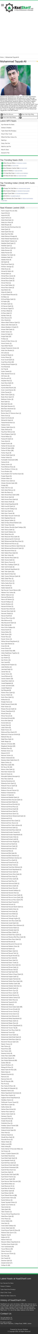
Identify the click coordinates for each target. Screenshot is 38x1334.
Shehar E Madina (6, 127)
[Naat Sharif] (19, 7)
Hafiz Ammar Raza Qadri (8, 499)
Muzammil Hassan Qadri (8, 1042)
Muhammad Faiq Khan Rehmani (10, 867)
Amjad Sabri (4, 336)
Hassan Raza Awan (7, 618)
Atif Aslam (4, 376)
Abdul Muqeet (5, 224)
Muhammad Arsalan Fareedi (9, 832)
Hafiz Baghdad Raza (7, 518)
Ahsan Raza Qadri (6, 287)
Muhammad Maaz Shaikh (8, 932)
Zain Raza (4, 1256)
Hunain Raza (5, 636)
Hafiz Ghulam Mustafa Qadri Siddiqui (12, 527)
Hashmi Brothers (6, 604)
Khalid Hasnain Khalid (7, 704)
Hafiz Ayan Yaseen (6, 513)
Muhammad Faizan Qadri (8, 872)
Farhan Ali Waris (6, 450)
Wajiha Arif (4, 1237)
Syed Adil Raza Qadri (7, 1163)
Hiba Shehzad (5, 625)
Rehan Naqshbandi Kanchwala (10, 1093)
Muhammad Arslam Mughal (9, 841)
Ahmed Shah (5, 283)
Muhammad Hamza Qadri (8, 886)
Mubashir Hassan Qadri (8, 785)
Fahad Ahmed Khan (7, 422)
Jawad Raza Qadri (6, 681)
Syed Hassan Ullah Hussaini (9, 1181)
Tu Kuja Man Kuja (16, 173)
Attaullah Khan (5, 380)
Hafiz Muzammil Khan (7, 550)
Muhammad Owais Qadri (8, 960)
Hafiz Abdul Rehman (7, 490)
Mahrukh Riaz (5, 737)
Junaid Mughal (5, 688)
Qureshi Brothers (6, 1065)
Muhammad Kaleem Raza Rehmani (11, 925)
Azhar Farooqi (5, 392)
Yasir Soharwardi (6, 1246)
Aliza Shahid (5, 320)
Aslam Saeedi (5, 371)
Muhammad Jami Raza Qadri (9, 920)
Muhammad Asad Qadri (8, 844)
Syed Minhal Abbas (7, 1184)
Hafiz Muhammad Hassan (8, 543)
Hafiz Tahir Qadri (6, 571)
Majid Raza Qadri (6, 739)
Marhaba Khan (5, 748)
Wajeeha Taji (5, 1235)
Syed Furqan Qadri (6, 1179)
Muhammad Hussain (7, 904)
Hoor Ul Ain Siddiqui (7, 627)
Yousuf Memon (5, 1249)
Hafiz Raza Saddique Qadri (9, 564)
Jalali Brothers (5, 667)
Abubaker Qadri (5, 257)
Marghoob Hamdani (7, 746)
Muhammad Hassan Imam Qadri (10, 895)
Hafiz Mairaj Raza (6, 534)
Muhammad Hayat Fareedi (9, 902)
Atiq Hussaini (5, 378)
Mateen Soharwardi (6, 758)
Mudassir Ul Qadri (6, 795)
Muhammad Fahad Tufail (8, 865)
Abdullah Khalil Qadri (7, 243)
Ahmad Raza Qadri (6, 280)
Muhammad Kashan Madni (9, 927)
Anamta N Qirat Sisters (8, 341)
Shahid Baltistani (6, 1128)
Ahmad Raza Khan (6, 278)
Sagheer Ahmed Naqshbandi (9, 1097)
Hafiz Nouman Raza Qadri (9, 557)
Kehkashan (4, 699)
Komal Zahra (5, 723)
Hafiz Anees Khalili (6, 501)
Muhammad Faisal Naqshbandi (10, 869)
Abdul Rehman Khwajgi (8, 236)
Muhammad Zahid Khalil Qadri (10, 1037)
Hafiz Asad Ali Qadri (7, 506)
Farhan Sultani (5, 457)
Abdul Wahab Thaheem (8, 241)
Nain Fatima (4, 1046)
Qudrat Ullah (5, 1062)
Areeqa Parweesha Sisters (9, 348)
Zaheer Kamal (5, 1251)
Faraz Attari (4, 441)
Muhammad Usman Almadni (9, 1009)
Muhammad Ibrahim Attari (8, 909)
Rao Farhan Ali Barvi (7, 1086)
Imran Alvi (4, 646)
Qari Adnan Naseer (6, 1058)
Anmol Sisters (5, 343)
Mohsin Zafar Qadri (6, 769)
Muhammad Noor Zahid (8, 958)
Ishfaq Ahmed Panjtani (7, 664)
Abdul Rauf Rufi (5, 234)
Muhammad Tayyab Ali (8, 1002)
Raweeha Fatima (6, 1090)
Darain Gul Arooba (6, 418)
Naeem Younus (5, 1044)
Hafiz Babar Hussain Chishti (9, 515)
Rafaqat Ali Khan (6, 1067)
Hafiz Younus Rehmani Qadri (9, 576)
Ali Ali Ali (12, 196)
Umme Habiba (5, 1221)
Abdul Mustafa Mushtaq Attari (10, 227)
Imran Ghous (5, 648)
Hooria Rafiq (4, 632)
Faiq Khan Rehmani (7, 432)
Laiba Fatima (5, 727)
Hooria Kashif (5, 630)
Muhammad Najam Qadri (8, 951)
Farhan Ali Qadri (6, 448)
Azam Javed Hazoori (7, 390)
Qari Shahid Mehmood (7, 1060)
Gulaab (3, 485)
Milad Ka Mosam (8, 114)
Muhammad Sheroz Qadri (8, 993)
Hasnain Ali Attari (6, 606)
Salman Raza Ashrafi (7, 1109)
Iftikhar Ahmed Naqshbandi (9, 641)
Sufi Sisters (4, 1151)
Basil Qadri (4, 401)
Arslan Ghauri (5, 357)
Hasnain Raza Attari (7, 609)
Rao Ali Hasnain (6, 1081)
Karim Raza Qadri (6, 697)
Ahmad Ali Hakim (6, 271)
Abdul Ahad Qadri (6, 220)
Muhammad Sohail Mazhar (9, 995)
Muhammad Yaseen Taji (8, 1028)
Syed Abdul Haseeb (7, 1156)
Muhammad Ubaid (6, 1004)
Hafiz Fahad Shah (6, 525)
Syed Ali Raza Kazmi (7, 1170)
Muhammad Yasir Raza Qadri (9, 1030)
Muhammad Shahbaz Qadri (9, 983)
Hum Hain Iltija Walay (9, 117)
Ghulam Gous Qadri (7, 481)
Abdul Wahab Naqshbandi (8, 238)
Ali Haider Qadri (5, 304)
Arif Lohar (4, 353)
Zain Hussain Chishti (7, 1253)
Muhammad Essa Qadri (8, 860)
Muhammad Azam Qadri (8, 846)
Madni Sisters (5, 730)
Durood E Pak (5, 153)
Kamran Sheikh (5, 695)
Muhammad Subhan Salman (9, 997)
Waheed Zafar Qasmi (7, 1232)
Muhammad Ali (5, 818)
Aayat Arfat (4, 213)
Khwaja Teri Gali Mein (17, 188)
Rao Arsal (4, 1083)
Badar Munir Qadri (6, 397)
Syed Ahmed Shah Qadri (8, 1165)
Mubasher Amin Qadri (7, 783)
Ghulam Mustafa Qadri (7, 483)
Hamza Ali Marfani (6, 599)
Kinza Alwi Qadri (6, 720)
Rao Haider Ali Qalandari (8, 1088)
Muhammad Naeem (7, 948)
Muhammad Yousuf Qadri (8, 1035)
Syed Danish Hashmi (7, 1177)
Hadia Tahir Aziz (6, 488)
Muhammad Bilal (6, 851)
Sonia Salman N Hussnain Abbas (11, 1149)
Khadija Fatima (5, 702)
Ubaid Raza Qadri (6, 1216)
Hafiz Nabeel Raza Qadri (8, 553)
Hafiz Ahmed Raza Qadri (8, 495)
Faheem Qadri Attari (7, 427)
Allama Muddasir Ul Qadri (8, 327)
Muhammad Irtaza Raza (8, 916)
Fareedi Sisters (5, 443)
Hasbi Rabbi (11, 165)
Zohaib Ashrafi (5, 1263)
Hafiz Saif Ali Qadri (6, 567)
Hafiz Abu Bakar (6, 492)
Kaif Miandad (5, 690)
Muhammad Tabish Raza (8, 1000)
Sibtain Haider (5, 1142)
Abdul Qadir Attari (6, 231)
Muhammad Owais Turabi (8, 962)
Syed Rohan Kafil (6, 1193)
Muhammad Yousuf (7, 1032)
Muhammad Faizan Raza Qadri (10, 874)
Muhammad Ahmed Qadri (8, 809)
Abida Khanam (5, 250)
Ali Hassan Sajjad (6, 308)
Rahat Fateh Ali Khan (7, 1069)
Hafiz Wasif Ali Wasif (7, 574)
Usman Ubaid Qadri (7, 1228)
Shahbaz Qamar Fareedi (8, 1125)
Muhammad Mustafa (7, 941)
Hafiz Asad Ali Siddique (8, 508)
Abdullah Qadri (5, 245)
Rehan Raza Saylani (7, 1095)
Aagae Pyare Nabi (16, 193)
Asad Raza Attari (6, 362)
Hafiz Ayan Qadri (6, 511)
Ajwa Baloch (5, 290)
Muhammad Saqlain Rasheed (9, 979)
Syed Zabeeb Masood (7, 1195)
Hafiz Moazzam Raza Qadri (9, 536)
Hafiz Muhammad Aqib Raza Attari (11, 541)
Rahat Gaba (4, 1072)
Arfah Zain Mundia (6, 350)
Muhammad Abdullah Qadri (9, 797)
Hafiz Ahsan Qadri (6, 497)
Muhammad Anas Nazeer (8, 823)
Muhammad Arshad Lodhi (8, 839)
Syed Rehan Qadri (6, 1191)
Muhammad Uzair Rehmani (9, 1016)
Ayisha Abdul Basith (7, 387)
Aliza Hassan (5, 318)
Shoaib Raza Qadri (6, 1137)
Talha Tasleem (5, 1211)
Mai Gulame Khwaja (16, 191)
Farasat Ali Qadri (6, 439)
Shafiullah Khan (5, 1123)
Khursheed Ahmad (6, 718)
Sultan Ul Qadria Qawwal (8, 1153)
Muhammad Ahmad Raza (8, 806)
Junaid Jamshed (6, 685)
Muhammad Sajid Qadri (8, 972)
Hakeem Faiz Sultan (7, 592)
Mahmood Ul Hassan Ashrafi (9, 734)
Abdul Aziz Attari (6, 222)
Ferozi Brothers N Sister (8, 469)
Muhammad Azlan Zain (8, 848)
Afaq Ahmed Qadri (6, 264)
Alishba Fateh (5, 315)
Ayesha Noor (5, 385)
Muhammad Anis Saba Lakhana (10, 825)
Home (2, 57)
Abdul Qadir (4, 229)
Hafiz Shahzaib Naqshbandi (9, 569)
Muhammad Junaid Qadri (8, 923)
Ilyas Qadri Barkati (6, 643)
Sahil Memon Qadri (6, 1104)
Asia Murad (4, 366)
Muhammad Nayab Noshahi (9, 955)
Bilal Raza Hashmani (7, 408)
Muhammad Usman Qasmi (9, 1014)
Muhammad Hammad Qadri (9, 883)
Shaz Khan (4, 1132)
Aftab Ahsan (4, 269)
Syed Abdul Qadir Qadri (8, 1158)
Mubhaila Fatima (6, 788)
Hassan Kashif (5, 616)
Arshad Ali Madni (6, 355)
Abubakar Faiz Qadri (7, 255)
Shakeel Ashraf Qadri (7, 1130)
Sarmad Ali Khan (6, 1118)
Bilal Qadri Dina (5, 404)
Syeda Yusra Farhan (7, 1204)
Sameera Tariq (5, 1116)
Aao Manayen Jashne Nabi (15, 168)
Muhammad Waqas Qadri (8, 1021)
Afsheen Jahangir (6, 266)
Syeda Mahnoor (5, 1200)
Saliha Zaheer (5, 1107)
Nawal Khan (4, 1049)
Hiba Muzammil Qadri (7, 623)
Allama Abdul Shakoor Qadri (9, 322)
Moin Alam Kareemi (7, 772)
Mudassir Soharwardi (7, 792)
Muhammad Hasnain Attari (9, 893)
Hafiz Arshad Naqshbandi (8, 504)
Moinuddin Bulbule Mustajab (9, 776)
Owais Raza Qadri (6, 1055)
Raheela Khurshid (6, 1074)
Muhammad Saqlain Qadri (8, 976)
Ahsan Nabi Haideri (6, 285)
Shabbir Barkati (5, 1121)
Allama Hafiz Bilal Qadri (8, 325)
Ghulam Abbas (5, 478)
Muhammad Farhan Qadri (8, 879)
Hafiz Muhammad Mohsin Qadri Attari (12, 546)
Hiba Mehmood (5, 620)
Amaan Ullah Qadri (6, 329)
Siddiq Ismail (5, 1144)
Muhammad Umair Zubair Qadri (10, 1007)
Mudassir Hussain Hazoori (9, 790)
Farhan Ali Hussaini (7, 446)
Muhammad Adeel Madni (8, 802)
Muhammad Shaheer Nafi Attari (10, 986)
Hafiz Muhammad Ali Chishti (9, 539)
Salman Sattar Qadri (7, 1114)
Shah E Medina (13, 170)
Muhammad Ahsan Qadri (8, 811)
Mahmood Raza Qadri (7, 732)
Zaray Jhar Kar (5, 143)
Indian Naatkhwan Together (9, 653)
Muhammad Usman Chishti (9, 1011)
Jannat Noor (4, 671)
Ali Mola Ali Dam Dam (15, 176)
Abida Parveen (5, 252)
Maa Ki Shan (5, 149)
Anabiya (3, 339)
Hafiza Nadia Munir (6, 583)
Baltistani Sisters (6, 399)
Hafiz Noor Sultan (6, 555)
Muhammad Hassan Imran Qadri (10, 897)
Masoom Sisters (6, 755)
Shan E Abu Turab (6, 134)
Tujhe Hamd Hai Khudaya (8, 131)
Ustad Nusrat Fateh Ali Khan (9, 1230)
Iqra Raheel (4, 655)
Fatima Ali (4, 462)
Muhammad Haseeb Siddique (9, 890)
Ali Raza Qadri (5, 313)
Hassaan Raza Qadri (7, 611)
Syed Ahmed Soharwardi (8, 1167)
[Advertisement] (19, 35)
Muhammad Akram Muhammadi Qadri (12, 816)
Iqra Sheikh (4, 657)
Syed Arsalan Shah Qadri (8, 1174)
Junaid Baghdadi (6, 683)
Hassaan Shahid (6, 613)
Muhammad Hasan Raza (8, 888)
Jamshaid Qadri (5, 669)
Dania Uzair (4, 415)
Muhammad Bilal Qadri (8, 853)
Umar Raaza (5, 1218)
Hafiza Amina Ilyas (6, 581)
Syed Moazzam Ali (6, 1186)
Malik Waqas (5, 741)
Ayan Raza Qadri (6, 383)
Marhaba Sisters (6, 751)
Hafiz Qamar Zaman (7, 562)
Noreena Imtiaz (5, 1053)
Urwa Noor (4, 1223)
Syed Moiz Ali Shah (7, 1188)
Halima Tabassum (6, 595)
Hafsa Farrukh (5, 585)
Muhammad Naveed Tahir (8, 953)
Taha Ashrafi (5, 1207)
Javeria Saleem (5, 678)
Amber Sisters (5, 332)
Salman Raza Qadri (7, 1111)
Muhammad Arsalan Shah (8, 837)
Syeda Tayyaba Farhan (8, 1202)
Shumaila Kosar (6, 1139)
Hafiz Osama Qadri (6, 560)
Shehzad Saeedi (6, 1135)
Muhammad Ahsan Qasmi (8, 813)
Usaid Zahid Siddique (7, 1225)
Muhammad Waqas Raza (8, 1023)
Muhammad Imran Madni (8, 913)
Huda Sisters (5, 634)
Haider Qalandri (5, 588)
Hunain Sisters (5, 639)
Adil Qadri (4, 262)
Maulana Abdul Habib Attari (9, 760)
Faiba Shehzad (5, 429)
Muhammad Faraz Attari (8, 876)
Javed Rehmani (5, 676)
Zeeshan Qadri (5, 1260)
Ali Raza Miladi (5, 311)
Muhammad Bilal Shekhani (9, 855)
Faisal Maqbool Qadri (7, 434)
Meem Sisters (5, 762)
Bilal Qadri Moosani (7, 406)
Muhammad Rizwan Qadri (8, 967)
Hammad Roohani (6, 597)
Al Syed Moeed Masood (8, 294)
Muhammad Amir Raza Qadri (9, 820)
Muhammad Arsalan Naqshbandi (10, 834)
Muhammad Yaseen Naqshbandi (10, 1025)
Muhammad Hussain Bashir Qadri (11, 907)
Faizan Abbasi (5, 436)
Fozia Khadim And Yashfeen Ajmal (11, 474)
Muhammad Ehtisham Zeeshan (10, 858)
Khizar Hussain (5, 716)
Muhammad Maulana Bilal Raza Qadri (12, 937)
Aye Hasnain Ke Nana (7, 124)
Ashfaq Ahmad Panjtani (8, 364)
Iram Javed (4, 662)
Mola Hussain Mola (15, 163)
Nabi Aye (3, 140)
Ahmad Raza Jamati (7, 276)
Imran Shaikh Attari (6, 650)
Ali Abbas (4, 297)
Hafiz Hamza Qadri (6, 529)
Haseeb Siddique (6, 602)
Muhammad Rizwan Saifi (8, 969)
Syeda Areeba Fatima (7, 1197)
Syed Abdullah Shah (7, 1160)
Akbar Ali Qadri (5, 292)
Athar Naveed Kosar (7, 373)
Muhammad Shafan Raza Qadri (10, 981)
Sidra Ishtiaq (5, 1146)
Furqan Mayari (5, 476)
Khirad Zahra (5, 713)
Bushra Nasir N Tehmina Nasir (10, 413)
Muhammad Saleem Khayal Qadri (11, 974)
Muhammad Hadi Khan (8, 881)
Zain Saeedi (4, 1258)
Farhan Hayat (5, 453)
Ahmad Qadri (5, 273)
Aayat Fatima (5, 218)
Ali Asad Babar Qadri (7, 299)
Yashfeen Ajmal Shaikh (8, 1244)
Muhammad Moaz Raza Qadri (10, 939)
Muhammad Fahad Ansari (8, 862)
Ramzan (3, 1076)
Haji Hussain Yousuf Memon (9, 590)
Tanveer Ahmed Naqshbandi (9, 1214)
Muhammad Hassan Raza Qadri (10, 900)
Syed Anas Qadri (6, 1172)
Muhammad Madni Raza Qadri (10, 934)
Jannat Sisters (5, 674)
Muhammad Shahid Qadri (8, 988)
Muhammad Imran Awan (8, 911)
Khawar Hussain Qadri (7, 709)
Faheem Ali (4, 425)
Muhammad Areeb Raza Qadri (10, 830)
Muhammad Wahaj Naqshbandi (10, 1018)
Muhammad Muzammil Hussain (10, 944)
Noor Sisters (5, 1051)
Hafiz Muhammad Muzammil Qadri (11, 548)
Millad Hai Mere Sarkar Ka (9, 137)
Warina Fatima (5, 1239)
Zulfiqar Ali (4, 1265)
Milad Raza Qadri (6, 765)
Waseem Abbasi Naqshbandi (9, 1242)
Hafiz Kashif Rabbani (7, 532)
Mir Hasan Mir (5, 767)
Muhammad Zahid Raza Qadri (10, 1039)
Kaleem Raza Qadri (7, 692)
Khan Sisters (5, 706)
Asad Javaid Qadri (6, 359)
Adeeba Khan (5, 259)
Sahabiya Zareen (6, 1100)
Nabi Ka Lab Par (6, 146)
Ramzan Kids (5, 1079)
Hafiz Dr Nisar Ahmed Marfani (10, 522)
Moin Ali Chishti (5, 774)
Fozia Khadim (5, 471)
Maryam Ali (4, 753)
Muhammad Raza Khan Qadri (10, 965)
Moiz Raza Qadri (6, 778)
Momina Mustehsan (7, 781)
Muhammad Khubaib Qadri (9, 930)
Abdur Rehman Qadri (7, 248)
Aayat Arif (4, 215)
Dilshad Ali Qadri (6, 420)
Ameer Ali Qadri (5, 334)
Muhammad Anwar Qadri (8, 827)
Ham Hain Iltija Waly (28, 114)
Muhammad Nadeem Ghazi (9, 946)
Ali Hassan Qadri (6, 306)
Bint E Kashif (5, 411)
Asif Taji (3, 369)
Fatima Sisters (5, 464)
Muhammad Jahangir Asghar (9, 918)
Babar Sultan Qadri (6, 394)
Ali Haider (4, 301)
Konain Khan (5, 725)
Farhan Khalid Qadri (7, 455)
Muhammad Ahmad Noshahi (9, 804)
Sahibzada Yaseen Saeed (8, 1102)
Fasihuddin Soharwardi (7, 460)
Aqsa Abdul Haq (6, 346)
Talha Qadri (4, 1209)
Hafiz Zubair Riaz (6, 578)
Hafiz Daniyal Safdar (7, 520)
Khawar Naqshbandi (7, 711)
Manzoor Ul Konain (6, 744)
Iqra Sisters (4, 660)
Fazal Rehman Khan (7, 467)
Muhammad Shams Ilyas (8, 990)
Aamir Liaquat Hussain (7, 211)
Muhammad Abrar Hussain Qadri (10, 799)
